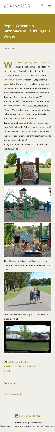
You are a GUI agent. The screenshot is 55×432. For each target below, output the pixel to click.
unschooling (31, 366)
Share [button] (7, 371)
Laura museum (37, 122)
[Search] (42, 5)
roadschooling (13, 366)
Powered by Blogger (29, 415)
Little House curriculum (15, 79)
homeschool (19, 361)
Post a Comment (12, 394)
